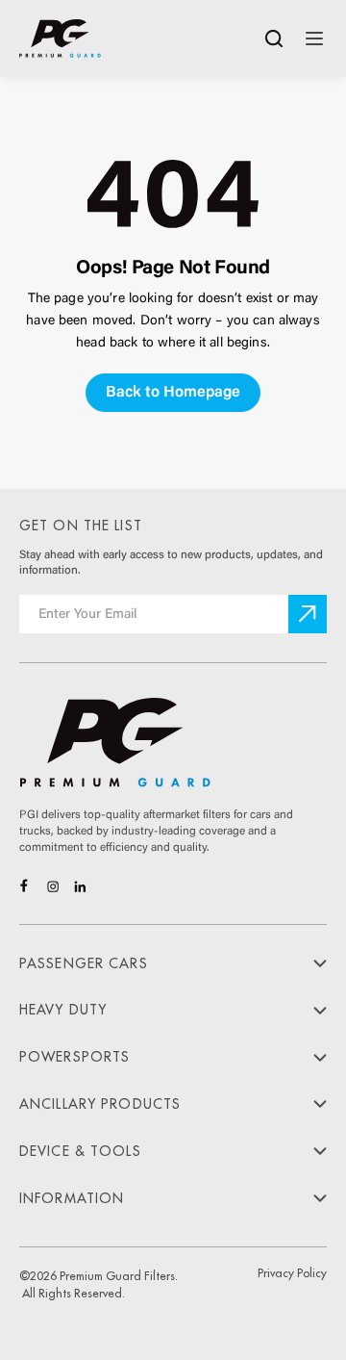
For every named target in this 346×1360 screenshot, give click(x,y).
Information (71, 1198)
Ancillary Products (100, 1104)
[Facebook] (26, 886)
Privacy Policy (292, 1273)
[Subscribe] (307, 614)
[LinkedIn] (79, 886)
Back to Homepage (173, 392)
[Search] (274, 38)
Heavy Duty (63, 1009)
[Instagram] (53, 886)
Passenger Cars (83, 963)
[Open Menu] (314, 38)
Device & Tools (80, 1151)
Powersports (74, 1057)
